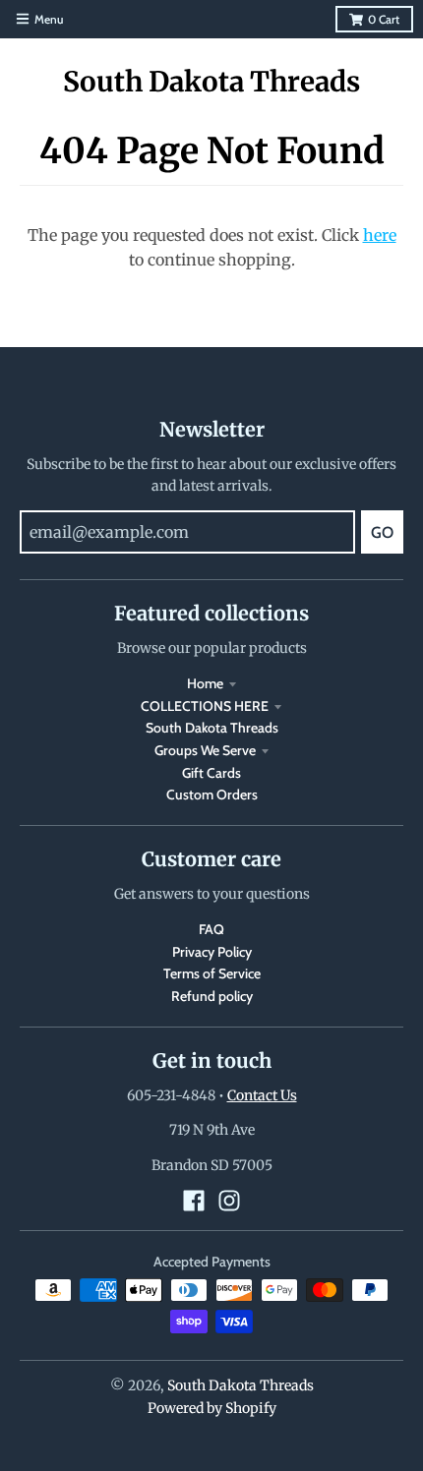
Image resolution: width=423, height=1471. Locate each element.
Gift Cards (211, 773)
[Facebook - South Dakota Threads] (194, 1200)
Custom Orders (212, 794)
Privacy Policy (212, 952)
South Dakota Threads (211, 81)
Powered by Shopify (212, 1408)
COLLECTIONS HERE (205, 706)
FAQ (211, 929)
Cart (383, 19)
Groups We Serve (205, 750)
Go (382, 532)
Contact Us (262, 1095)
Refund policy (212, 996)
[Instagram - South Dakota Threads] (229, 1200)
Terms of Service (212, 973)
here (379, 235)
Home (205, 683)
